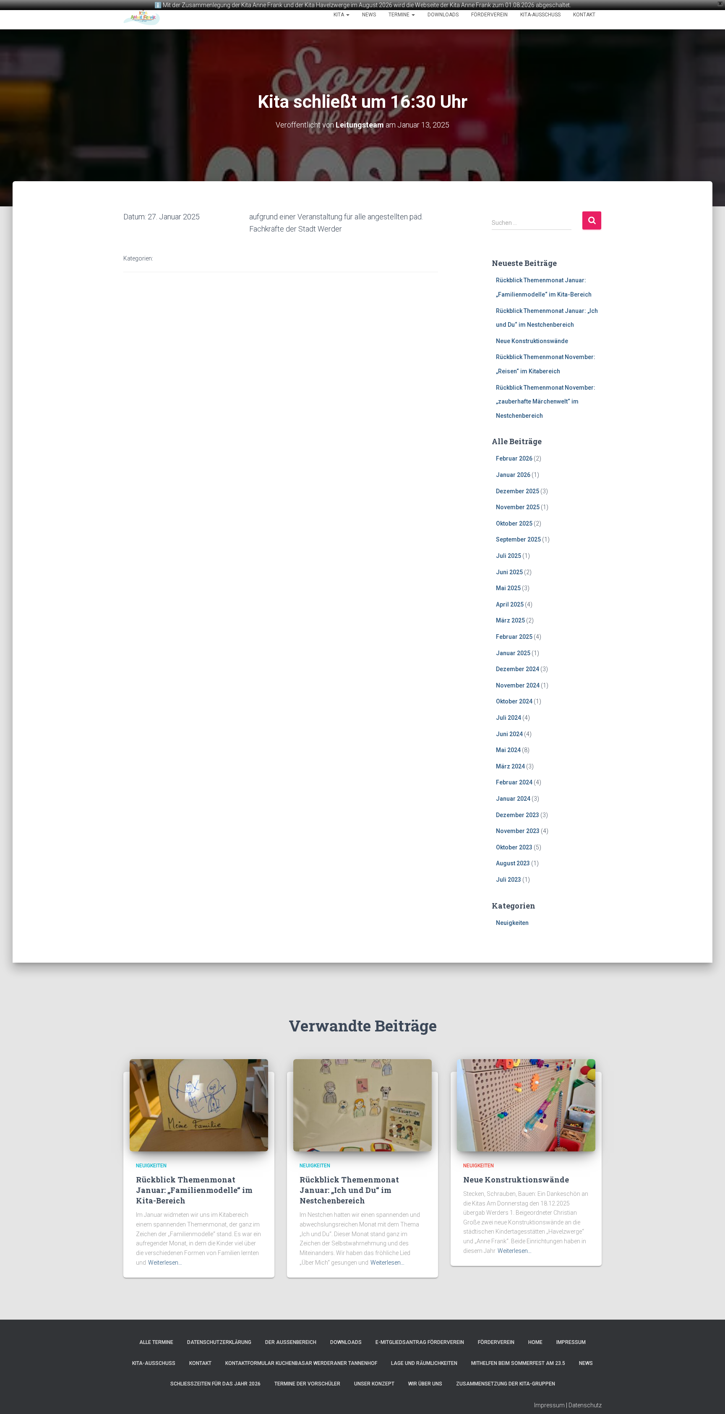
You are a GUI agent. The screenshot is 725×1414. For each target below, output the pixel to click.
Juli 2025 (508, 555)
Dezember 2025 (517, 491)
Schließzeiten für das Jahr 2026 (215, 1384)
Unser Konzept (374, 1384)
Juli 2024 (508, 717)
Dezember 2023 (517, 815)
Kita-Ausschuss (540, 15)
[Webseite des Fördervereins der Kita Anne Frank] (141, 14)
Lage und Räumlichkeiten (424, 1363)
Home (535, 1342)
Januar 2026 (513, 474)
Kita (339, 15)
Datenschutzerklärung (219, 1342)
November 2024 (518, 685)
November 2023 (518, 831)
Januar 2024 (513, 798)
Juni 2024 (509, 734)
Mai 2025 (508, 588)
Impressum (571, 1342)
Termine (400, 15)
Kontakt (584, 15)
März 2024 (510, 766)
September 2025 (518, 539)
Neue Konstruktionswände (532, 341)
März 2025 (510, 620)
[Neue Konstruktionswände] (526, 1105)
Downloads (443, 15)
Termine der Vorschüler (307, 1384)
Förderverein (489, 15)
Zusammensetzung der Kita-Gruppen (505, 1384)
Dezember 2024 (517, 669)
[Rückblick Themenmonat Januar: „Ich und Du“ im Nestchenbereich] (362, 1105)
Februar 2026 (514, 458)
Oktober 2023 (514, 847)
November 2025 (518, 507)
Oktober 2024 (514, 701)
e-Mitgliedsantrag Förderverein (420, 1342)
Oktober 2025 (514, 523)
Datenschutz (585, 1405)
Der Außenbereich (290, 1342)
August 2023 (513, 863)
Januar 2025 (513, 653)
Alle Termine (156, 1342)
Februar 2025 (514, 636)
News (369, 15)
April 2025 (510, 604)
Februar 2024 (514, 782)
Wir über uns (425, 1384)
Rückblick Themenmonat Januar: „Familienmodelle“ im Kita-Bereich (194, 1190)
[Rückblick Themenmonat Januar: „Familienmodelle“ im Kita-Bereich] (199, 1105)
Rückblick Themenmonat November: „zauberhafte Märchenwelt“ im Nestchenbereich (545, 401)
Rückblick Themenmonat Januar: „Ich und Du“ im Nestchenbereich (349, 1190)
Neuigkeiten (512, 922)
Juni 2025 (509, 572)
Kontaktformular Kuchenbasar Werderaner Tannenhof (301, 1363)
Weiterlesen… (165, 1262)
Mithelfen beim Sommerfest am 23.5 (518, 1363)
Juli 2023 (508, 879)
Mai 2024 (508, 750)
